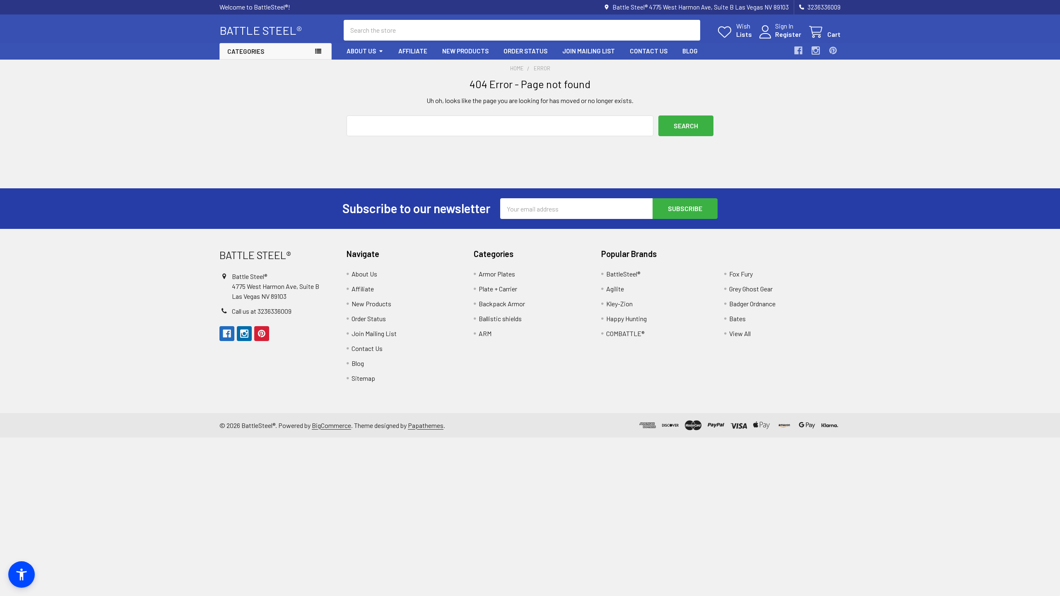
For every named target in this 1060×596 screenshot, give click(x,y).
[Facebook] (798, 50)
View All (740, 333)
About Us (361, 51)
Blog (690, 51)
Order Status (525, 51)
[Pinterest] (833, 50)
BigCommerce (331, 425)
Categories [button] (245, 51)
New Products (465, 51)
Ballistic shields (500, 318)
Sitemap (363, 378)
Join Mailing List (588, 51)
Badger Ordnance (752, 304)
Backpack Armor (502, 304)
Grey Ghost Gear (751, 289)
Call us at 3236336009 (262, 311)
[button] (21, 574)
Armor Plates (497, 274)
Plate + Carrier (498, 289)
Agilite (615, 289)
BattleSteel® (623, 274)
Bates (737, 318)
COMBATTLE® (625, 333)
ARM (485, 333)
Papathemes (425, 425)
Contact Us (648, 51)
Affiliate (412, 51)
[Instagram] (815, 50)
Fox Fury (741, 274)
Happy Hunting (626, 318)
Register (788, 34)
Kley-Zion (619, 304)
